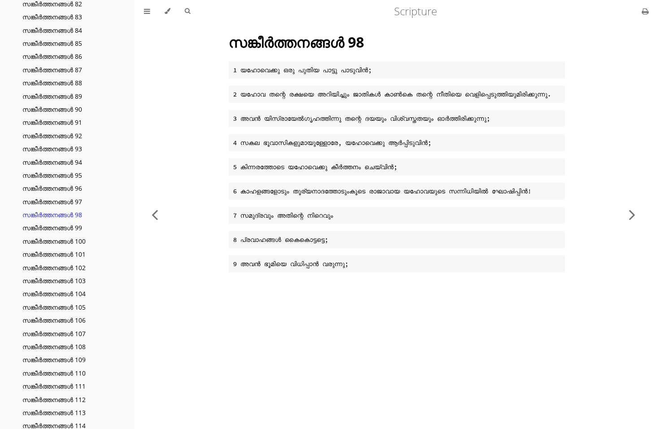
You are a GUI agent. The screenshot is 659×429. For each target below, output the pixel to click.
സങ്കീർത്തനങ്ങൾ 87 (52, 70)
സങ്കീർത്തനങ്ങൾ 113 (54, 412)
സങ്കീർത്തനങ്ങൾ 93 (52, 148)
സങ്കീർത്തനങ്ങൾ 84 (52, 30)
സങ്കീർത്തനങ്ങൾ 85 (52, 43)
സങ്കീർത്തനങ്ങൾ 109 (54, 359)
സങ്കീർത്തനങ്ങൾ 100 (54, 241)
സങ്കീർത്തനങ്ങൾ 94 (52, 162)
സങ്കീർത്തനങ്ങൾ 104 (54, 293)
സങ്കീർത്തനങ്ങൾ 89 (52, 96)
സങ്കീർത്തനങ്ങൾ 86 (52, 56)
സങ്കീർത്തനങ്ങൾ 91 (52, 122)
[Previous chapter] (154, 214)
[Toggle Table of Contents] (147, 11)
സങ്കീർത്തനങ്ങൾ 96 (52, 188)
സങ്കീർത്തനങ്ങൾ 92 (52, 135)
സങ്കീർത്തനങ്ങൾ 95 (52, 175)
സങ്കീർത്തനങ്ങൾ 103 (54, 280)
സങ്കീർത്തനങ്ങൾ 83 (52, 17)
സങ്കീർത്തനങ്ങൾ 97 (52, 201)
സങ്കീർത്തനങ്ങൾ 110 (54, 373)
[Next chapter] (632, 214)
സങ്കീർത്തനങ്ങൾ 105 (54, 307)
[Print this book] (645, 11)
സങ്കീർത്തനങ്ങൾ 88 (52, 83)
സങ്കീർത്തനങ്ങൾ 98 (52, 214)
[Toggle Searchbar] (187, 11)
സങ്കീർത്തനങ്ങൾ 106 (54, 320)
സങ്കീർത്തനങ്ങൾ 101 (54, 254)
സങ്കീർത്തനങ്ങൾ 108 (54, 346)
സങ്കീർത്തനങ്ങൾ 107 (54, 333)
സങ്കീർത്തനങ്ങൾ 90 (52, 109)
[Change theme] (167, 11)
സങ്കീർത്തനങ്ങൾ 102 (54, 267)
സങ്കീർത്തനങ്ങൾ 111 (54, 386)
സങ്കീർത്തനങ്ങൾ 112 (54, 399)
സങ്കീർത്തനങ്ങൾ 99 (52, 227)
